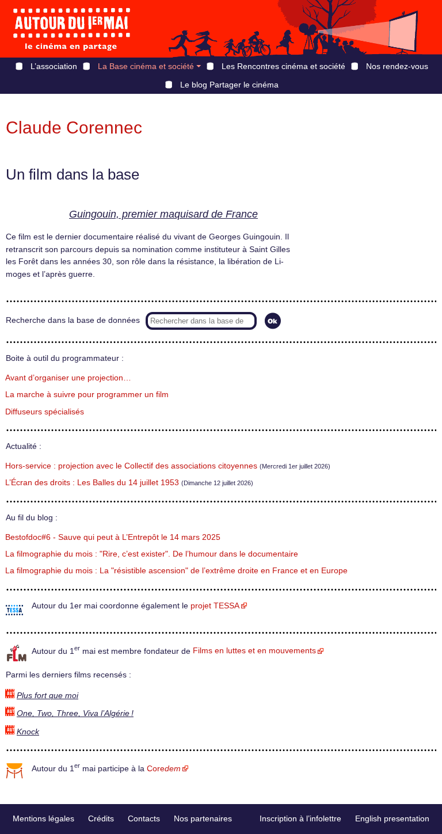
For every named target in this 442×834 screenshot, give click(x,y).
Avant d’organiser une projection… (68, 378)
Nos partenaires (203, 818)
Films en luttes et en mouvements (254, 650)
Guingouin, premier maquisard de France (163, 214)
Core (164, 768)
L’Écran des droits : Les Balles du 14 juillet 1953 (92, 482)
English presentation (392, 818)
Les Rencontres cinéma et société (283, 66)
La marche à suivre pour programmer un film (87, 394)
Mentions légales (43, 818)
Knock (28, 732)
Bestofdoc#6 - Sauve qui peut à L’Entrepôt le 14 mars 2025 (112, 537)
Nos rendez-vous (397, 66)
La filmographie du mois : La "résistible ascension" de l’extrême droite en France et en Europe (176, 570)
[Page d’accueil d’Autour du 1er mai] (72, 29)
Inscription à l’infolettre (300, 818)
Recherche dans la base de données (73, 320)
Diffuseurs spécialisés (44, 412)
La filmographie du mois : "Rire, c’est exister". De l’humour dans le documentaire (151, 554)
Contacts (144, 818)
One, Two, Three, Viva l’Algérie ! (75, 713)
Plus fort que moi (47, 695)
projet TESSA (214, 605)
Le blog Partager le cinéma (229, 84)
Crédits (101, 818)
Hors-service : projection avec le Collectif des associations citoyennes (131, 466)
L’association (54, 66)
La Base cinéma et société (146, 66)
